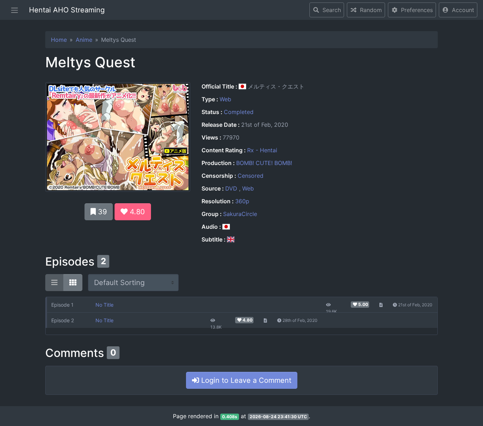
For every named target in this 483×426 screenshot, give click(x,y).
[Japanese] (226, 226)
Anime (84, 39)
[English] (230, 239)
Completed (239, 111)
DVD (232, 188)
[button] (458, 9)
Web (225, 99)
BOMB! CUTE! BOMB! (264, 162)
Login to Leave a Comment (245, 380)
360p (242, 201)
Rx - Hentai (262, 150)
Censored (250, 175)
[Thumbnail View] (72, 282)
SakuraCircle (240, 213)
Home (59, 39)
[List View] (54, 282)
